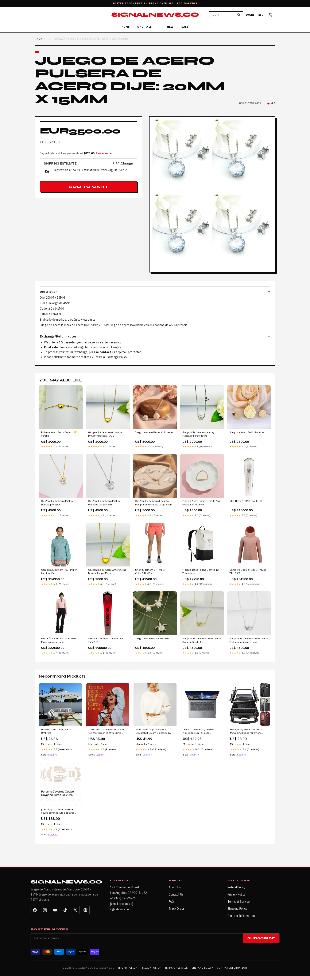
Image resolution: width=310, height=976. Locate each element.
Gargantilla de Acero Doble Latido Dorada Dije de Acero (201, 640)
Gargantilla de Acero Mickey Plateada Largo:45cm (104, 502)
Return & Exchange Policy (110, 357)
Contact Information (241, 916)
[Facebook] (35, 910)
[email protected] (130, 352)
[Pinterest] (85, 910)
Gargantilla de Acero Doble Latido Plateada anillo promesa (248, 640)
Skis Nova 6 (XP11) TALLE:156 (246, 500)
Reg (261, 14)
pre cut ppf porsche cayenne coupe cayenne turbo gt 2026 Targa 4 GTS (57, 811)
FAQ (171, 902)
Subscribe (261, 938)
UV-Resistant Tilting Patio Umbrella (56, 731)
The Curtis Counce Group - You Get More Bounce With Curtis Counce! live (106, 731)
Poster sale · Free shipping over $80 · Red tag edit (155, 3)
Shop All (144, 26)
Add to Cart (88, 187)
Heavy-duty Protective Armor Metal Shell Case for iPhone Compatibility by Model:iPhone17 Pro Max (249, 731)
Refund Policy (236, 887)
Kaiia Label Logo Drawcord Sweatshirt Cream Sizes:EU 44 (153, 731)
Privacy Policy (236, 894)
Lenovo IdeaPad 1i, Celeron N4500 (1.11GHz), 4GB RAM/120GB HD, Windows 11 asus (200, 731)
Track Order (176, 909)
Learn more (104, 153)
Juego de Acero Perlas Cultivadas (154, 432)
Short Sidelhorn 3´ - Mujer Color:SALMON (150, 571)
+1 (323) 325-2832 (122, 898)
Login (250, 14)
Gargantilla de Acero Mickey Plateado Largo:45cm (198, 434)
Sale (185, 26)
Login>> (53, 754)
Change (127, 163)
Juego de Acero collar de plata (152, 638)
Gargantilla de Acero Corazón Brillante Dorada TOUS (105, 434)
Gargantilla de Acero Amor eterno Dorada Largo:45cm (107, 571)
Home (125, 26)
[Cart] (270, 14)
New (170, 26)
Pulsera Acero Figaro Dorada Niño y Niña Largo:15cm (201, 502)
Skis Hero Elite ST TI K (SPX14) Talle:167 (106, 640)
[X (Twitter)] (75, 910)
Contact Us (176, 894)
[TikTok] (65, 910)
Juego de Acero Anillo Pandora (246, 432)
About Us (175, 887)
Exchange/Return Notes (58, 336)
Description (48, 292)
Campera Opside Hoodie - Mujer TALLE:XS (247, 571)
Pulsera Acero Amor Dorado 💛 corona (59, 434)
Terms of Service (239, 902)
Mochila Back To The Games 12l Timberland (200, 571)
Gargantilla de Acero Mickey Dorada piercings (57, 502)
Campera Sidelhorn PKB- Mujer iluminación (59, 571)
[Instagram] (45, 910)
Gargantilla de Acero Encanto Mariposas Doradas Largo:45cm (154, 502)
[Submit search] (239, 15)
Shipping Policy (237, 909)
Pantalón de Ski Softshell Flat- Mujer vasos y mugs (58, 640)
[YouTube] (55, 910)
